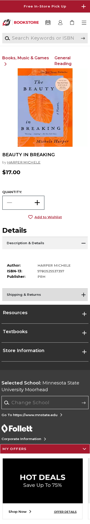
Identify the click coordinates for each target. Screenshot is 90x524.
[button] (45, 6)
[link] (72, 23)
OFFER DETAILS (65, 512)
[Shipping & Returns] (45, 294)
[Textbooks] (48, 23)
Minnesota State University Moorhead (40, 386)
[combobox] (45, 402)
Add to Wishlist (48, 217)
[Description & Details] (45, 243)
